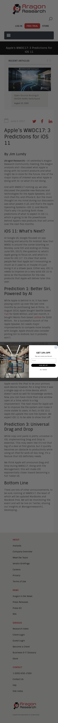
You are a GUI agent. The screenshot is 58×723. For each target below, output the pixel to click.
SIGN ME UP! (43, 365)
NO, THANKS (43, 369)
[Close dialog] (56, 347)
